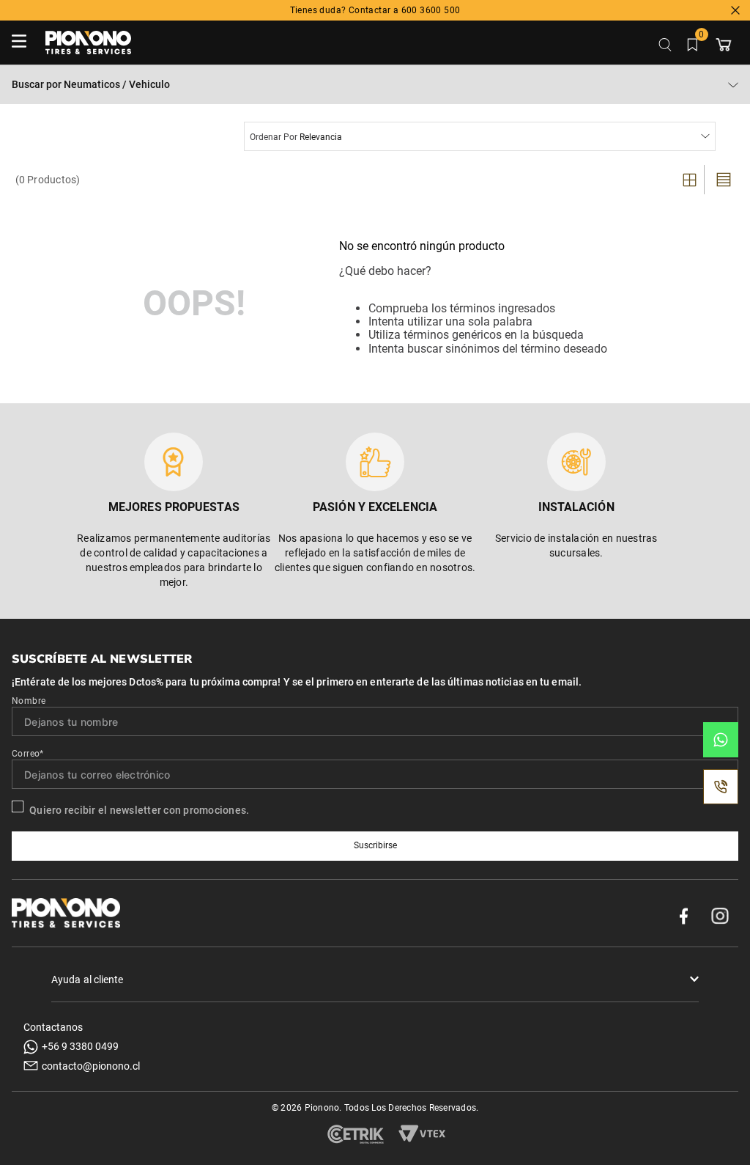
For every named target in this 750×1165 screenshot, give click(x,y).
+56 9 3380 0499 (80, 1046)
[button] (375, 979)
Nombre (28, 701)
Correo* (28, 754)
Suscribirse (375, 845)
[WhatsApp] (720, 739)
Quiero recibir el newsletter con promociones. (139, 810)
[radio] (691, 179)
